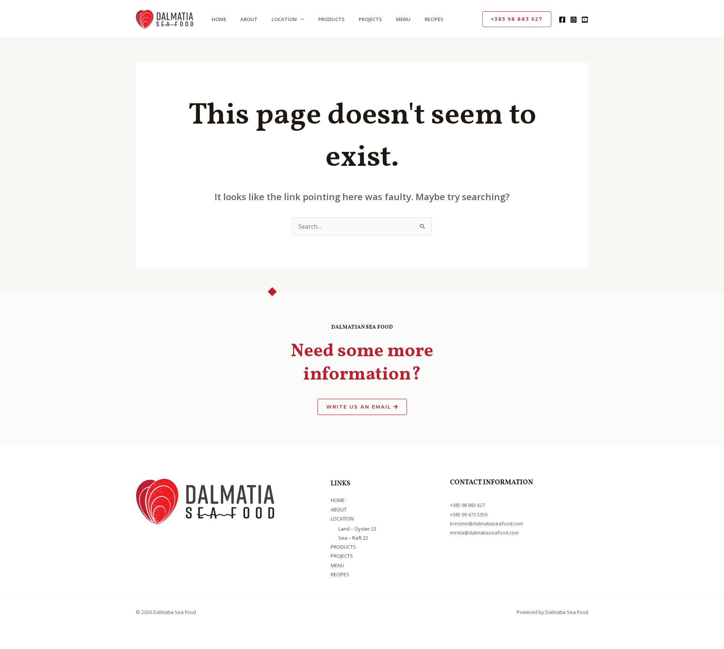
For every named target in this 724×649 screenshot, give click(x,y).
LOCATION (284, 19)
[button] (516, 19)
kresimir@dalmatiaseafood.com (486, 523)
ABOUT (249, 19)
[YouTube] (584, 19)
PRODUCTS (331, 19)
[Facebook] (562, 19)
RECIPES (434, 19)
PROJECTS (370, 19)
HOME (219, 19)
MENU (403, 19)
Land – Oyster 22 (357, 528)
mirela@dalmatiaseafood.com (484, 532)
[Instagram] (573, 19)
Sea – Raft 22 (353, 537)
